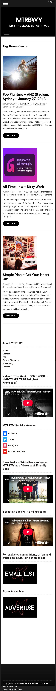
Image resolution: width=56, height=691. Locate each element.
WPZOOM (18, 689)
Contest (6, 367)
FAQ (4, 357)
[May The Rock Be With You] (29, 20)
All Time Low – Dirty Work (23, 187)
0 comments (46, 195)
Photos (42, 104)
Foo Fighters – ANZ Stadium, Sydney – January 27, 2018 (26, 96)
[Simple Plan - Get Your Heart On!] (20, 253)
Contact (6, 354)
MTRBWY (26, 104)
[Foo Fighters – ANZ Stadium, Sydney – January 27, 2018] (20, 73)
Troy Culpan (27, 192)
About (5, 350)
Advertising (8, 363)
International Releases (21, 195)
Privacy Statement (11, 360)
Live (36, 104)
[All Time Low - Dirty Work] (20, 165)
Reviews (35, 195)
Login (51, 1)
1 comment (46, 287)
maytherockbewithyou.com (32, 683)
